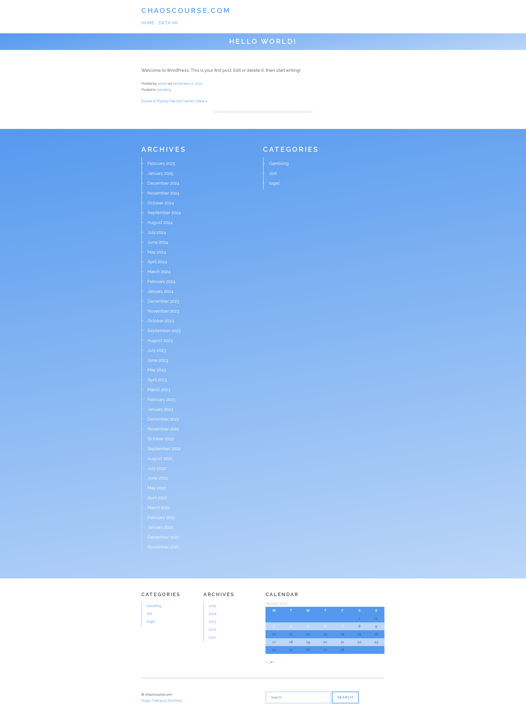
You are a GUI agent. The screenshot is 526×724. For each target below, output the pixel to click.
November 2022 (163, 428)
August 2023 (160, 340)
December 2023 (163, 301)
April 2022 (157, 497)
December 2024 (163, 183)
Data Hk (168, 22)
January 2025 (160, 173)
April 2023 (157, 379)
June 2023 (158, 360)
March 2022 (159, 507)
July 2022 (157, 468)
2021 (212, 637)
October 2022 (161, 438)
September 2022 (164, 448)
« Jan (269, 662)
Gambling (163, 90)
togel (274, 183)
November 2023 (163, 311)
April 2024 (157, 261)
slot (273, 173)
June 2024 (158, 242)
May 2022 (157, 487)
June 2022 (158, 478)
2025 (212, 606)
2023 (212, 621)
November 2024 (163, 193)
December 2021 (163, 537)
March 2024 (159, 271)
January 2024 (160, 291)
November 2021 (163, 546)
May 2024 (157, 252)
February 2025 (161, 163)
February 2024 (161, 281)
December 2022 (163, 419)
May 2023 (157, 369)
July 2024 (157, 232)
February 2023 (161, 399)
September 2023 (164, 330)
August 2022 (160, 458)
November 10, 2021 (188, 83)
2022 (212, 629)
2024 (212, 614)
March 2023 (159, 389)
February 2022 (161, 517)
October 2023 (161, 320)
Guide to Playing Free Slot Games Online (173, 101)
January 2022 (160, 527)
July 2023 (157, 350)
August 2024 (160, 222)
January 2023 (160, 409)
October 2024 (161, 202)
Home (148, 22)
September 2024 (164, 212)
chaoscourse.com (186, 11)
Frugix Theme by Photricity (161, 701)
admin (162, 83)
